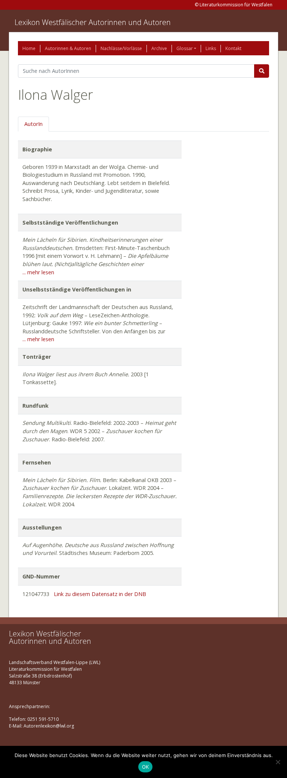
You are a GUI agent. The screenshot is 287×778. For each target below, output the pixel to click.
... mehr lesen (38, 272)
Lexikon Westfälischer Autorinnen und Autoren (93, 22)
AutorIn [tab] (33, 123)
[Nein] (277, 762)
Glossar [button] (184, 48)
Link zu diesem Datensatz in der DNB (100, 594)
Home (29, 48)
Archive (159, 48)
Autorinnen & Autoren (68, 48)
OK (145, 767)
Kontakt (233, 48)
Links (211, 48)
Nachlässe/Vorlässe (121, 48)
